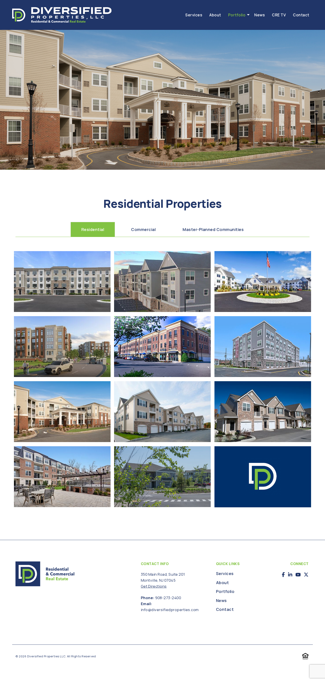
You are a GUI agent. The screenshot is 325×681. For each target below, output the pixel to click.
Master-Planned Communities (213, 229)
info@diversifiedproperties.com (170, 609)
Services (193, 14)
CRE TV (279, 14)
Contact (301, 14)
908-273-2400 (168, 597)
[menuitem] (194, 14)
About (215, 14)
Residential (92, 229)
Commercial (143, 229)
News (259, 14)
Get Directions (154, 586)
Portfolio (237, 14)
